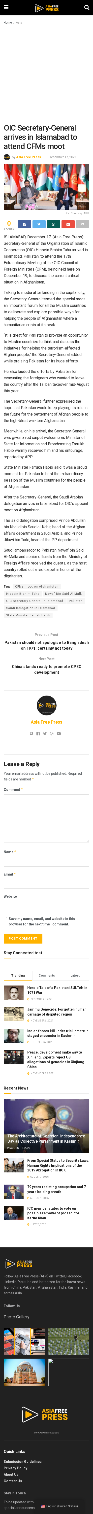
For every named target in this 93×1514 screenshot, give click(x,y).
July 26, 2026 (38, 1224)
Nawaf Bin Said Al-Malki (64, 594)
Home (8, 22)
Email (10, 874)
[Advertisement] (46, 74)
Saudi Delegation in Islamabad (30, 608)
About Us (11, 1475)
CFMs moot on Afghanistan (37, 586)
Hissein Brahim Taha (22, 594)
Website (10, 896)
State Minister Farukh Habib (28, 615)
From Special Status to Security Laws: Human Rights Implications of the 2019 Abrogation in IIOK (58, 1165)
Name (10, 851)
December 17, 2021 (62, 157)
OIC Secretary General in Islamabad (34, 601)
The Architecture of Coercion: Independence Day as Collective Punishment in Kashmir (46, 1139)
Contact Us (13, 1481)
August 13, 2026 (20, 1148)
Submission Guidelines (23, 1462)
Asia (19, 22)
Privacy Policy (15, 1468)
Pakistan (76, 601)
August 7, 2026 (39, 1176)
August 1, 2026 (39, 1198)
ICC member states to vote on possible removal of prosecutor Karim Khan (53, 1213)
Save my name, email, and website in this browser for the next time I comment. (42, 921)
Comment (13, 789)
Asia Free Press (28, 157)
